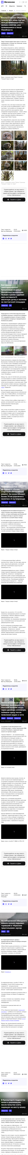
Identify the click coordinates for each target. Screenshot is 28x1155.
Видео (11, 10)
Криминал (19, 6)
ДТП (2, 6)
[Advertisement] (14, 214)
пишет (2, 387)
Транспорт (12, 502)
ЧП (6, 6)
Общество (12, 6)
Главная (3, 10)
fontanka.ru (8, 972)
